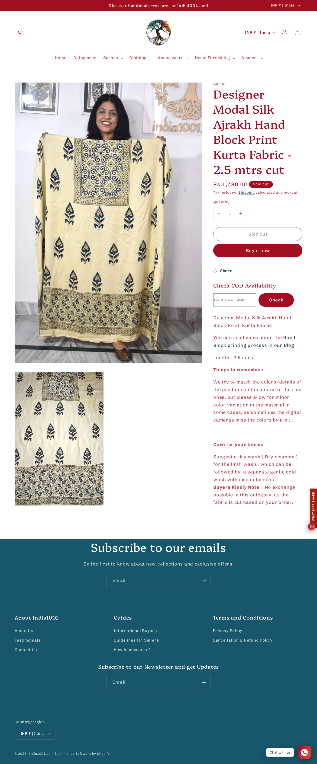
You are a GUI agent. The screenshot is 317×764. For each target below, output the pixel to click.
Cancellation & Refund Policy (242, 640)
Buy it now (258, 250)
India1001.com (41, 754)
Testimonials (28, 640)
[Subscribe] (204, 580)
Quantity (221, 202)
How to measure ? (132, 649)
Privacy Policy (228, 630)
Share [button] (226, 271)
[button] (21, 32)
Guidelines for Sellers (136, 640)
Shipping (246, 192)
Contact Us (26, 649)
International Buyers (135, 630)
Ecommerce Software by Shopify (82, 754)
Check (276, 300)
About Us (24, 630)
